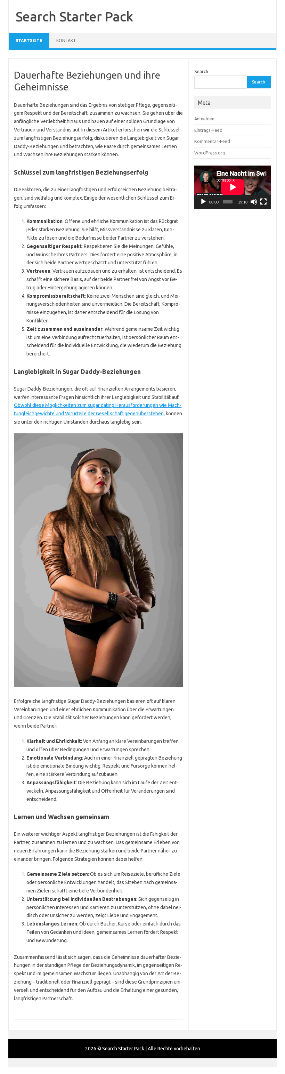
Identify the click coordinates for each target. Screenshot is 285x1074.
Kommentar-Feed (212, 141)
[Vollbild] (263, 201)
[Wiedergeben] (203, 201)
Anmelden (204, 118)
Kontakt (66, 40)
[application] (232, 187)
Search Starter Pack (74, 16)
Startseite (29, 40)
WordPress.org (209, 152)
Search (201, 71)
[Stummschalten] (253, 201)
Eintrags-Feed (208, 130)
